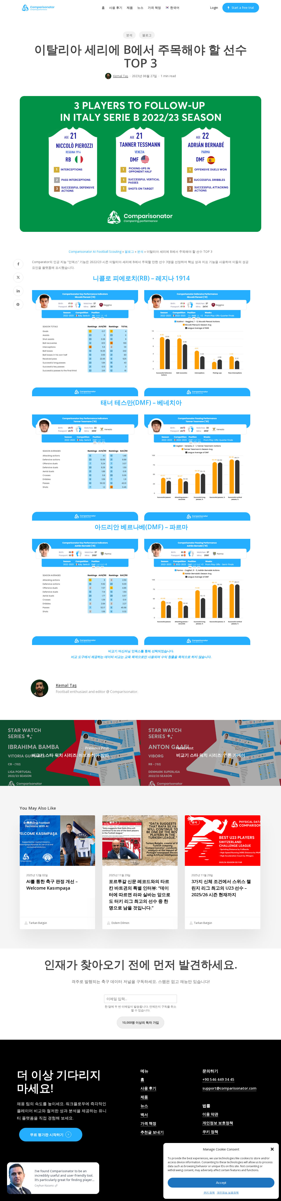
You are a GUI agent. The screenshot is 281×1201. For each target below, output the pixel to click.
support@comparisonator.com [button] (229, 1088)
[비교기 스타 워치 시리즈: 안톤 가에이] (210, 753)
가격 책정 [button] (148, 1123)
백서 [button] (144, 1114)
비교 (74, 657)
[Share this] (18, 264)
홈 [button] (142, 1079)
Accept (221, 1183)
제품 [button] (144, 1096)
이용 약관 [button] (210, 1114)
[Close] (94, 1163)
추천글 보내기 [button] (152, 1132)
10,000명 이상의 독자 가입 (140, 1022)
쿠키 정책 (209, 1192)
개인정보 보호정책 (228, 1192)
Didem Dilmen (120, 923)
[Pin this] (18, 304)
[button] (272, 1149)
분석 (129, 35)
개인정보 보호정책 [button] (217, 1122)
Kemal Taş (120, 76)
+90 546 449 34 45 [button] (218, 1079)
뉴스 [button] (144, 1105)
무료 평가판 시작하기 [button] (46, 1134)
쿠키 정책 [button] (210, 1131)
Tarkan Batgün (37, 923)
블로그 (146, 35)
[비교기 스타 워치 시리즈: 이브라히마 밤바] (70, 753)
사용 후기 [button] (148, 1088)
